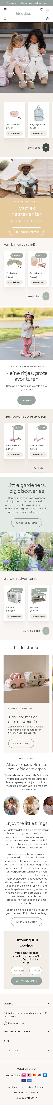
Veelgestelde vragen (17, 1031)
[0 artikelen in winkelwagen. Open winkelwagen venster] (47, 18)
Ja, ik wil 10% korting (26, 980)
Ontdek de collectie (26, 522)
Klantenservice (16, 1023)
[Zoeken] (5, 18)
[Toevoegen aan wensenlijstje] (19, 118)
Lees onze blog (21, 743)
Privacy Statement (36, 1087)
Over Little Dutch (26, 921)
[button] (5, 9)
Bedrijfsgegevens (16, 1087)
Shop (7, 1041)
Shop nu (26, 400)
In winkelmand (14, 133)
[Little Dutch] (24, 14)
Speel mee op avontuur (26, 231)
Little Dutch (11, 1050)
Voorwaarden (33, 1092)
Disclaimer (18, 1092)
